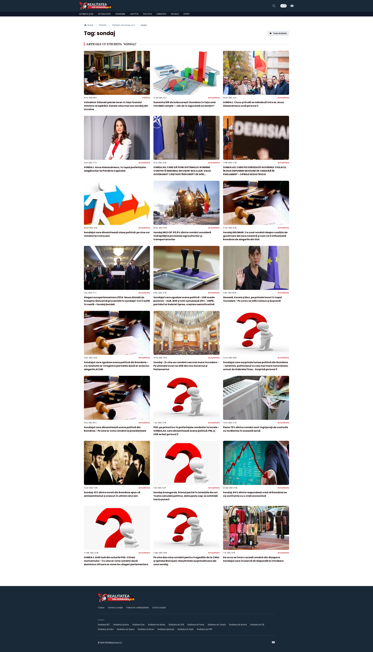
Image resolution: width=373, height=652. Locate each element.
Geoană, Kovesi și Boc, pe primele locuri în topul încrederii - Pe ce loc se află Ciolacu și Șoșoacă (252, 299)
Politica (146, 97)
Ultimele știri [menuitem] (86, 14)
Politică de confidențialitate (137, 607)
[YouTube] (292, 6)
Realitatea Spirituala (166, 629)
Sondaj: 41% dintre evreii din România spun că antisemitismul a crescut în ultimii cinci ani (112, 494)
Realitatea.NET (104, 624)
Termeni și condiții (115, 607)
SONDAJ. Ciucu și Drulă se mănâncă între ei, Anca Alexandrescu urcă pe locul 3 (253, 104)
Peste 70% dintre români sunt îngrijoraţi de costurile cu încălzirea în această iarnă (255, 429)
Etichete (103, 25)
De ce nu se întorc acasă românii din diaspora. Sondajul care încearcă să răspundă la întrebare (253, 559)
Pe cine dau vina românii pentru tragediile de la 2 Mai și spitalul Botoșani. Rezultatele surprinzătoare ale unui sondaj (186, 561)
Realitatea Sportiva (121, 624)
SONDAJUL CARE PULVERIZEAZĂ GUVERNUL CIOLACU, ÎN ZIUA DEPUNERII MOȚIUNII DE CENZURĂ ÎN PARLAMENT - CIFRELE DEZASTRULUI (255, 171)
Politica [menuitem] (147, 14)
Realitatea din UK (257, 624)
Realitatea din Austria (238, 624)
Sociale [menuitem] (175, 14)
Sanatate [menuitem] (161, 14)
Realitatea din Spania (125, 629)
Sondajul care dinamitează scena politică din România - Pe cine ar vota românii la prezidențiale (115, 429)
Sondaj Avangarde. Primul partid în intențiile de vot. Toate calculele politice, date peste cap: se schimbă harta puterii (185, 496)
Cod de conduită (159, 607)
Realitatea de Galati (185, 629)
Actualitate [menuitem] (104, 14)
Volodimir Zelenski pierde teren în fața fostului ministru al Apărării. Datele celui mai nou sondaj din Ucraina (116, 106)
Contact (101, 607)
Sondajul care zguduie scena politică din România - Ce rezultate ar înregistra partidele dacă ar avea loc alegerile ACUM (116, 366)
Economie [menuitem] (120, 14)
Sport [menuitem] (186, 14)
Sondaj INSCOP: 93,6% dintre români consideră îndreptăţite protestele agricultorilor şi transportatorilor (182, 236)
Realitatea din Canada (217, 624)
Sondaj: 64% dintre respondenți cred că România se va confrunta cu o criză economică (255, 494)
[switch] (283, 6)
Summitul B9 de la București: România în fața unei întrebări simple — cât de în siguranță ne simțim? (184, 104)
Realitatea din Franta (196, 624)
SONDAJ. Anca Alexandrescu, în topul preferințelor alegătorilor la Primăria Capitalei (115, 169)
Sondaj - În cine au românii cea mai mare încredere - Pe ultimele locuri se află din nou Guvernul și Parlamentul (186, 366)
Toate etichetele (280, 33)
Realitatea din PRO (204, 629)
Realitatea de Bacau (146, 629)
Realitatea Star (138, 624)
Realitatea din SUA (176, 624)
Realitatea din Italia (106, 629)
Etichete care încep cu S (123, 25)
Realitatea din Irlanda (156, 624)
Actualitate (214, 97)
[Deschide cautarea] (274, 6)
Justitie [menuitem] (134, 14)
